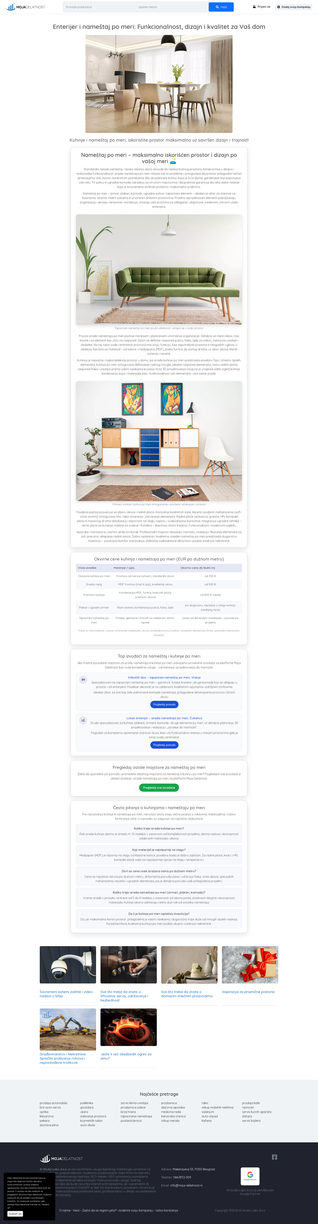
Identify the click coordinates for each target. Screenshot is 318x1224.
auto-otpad (210, 1116)
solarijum (208, 1112)
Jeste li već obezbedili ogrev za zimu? (125, 1056)
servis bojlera (251, 1120)
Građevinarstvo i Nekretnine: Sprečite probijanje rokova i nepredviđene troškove (63, 1058)
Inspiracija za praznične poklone (248, 992)
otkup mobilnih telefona (218, 1107)
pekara (45, 1120)
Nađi (223, 7)
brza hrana (128, 1112)
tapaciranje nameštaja (136, 1116)
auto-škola (87, 1125)
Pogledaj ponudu (164, 704)
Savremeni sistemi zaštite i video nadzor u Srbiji (66, 994)
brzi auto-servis (50, 1107)
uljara (84, 1112)
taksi (205, 1103)
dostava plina (49, 1125)
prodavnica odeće (133, 1107)
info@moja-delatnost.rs (186, 1185)
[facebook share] (274, 1157)
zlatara (247, 1116)
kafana (206, 1120)
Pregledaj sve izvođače (159, 787)
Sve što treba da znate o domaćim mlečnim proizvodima (187, 994)
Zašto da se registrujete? (99, 1210)
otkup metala (170, 1120)
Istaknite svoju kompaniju (136, 1210)
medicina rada (171, 1112)
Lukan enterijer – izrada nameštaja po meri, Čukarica (164, 718)
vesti (76, 1210)
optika (44, 1112)
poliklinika (86, 1103)
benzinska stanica (173, 1116)
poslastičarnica (131, 1120)
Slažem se (15, 1213)
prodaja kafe (251, 1103)
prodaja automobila (53, 1103)
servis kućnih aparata (256, 1112)
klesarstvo (47, 1116)
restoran (248, 1107)
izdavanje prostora (93, 1116)
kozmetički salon (91, 1120)
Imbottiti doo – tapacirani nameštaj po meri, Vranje (164, 677)
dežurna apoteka (173, 1107)
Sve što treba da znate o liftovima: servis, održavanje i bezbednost (124, 996)
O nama (64, 1210)
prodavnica (169, 1103)
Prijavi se (263, 6)
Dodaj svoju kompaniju (295, 7)
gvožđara (86, 1107)
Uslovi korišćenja (167, 1210)
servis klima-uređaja (134, 1103)
